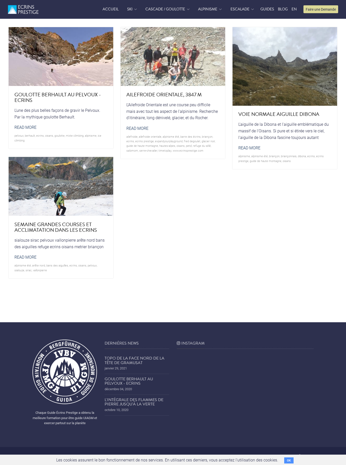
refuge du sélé (202, 146)
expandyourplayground (169, 141)
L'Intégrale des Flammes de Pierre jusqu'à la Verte (134, 402)
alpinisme (91, 135)
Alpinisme (207, 9)
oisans (49, 135)
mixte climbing (75, 135)
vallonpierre (40, 270)
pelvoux (19, 135)
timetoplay (165, 150)
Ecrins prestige (144, 141)
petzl (189, 146)
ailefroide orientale (150, 136)
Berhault (30, 135)
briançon (207, 136)
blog (283, 9)
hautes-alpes (167, 146)
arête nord (38, 265)
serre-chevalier (148, 150)
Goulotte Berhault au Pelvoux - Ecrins (129, 381)
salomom (132, 150)
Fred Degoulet (192, 141)
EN (294, 9)
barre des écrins (190, 136)
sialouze (19, 270)
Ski (129, 9)
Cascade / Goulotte (165, 9)
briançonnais (289, 156)
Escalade (239, 9)
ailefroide (132, 136)
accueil (111, 9)
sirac (29, 270)
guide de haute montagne (142, 146)
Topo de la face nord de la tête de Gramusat (134, 360)
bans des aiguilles (57, 265)
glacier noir (208, 141)
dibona (302, 156)
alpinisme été (171, 136)
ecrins (40, 135)
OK (289, 460)
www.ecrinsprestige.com (188, 150)
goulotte (59, 135)
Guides (267, 9)
